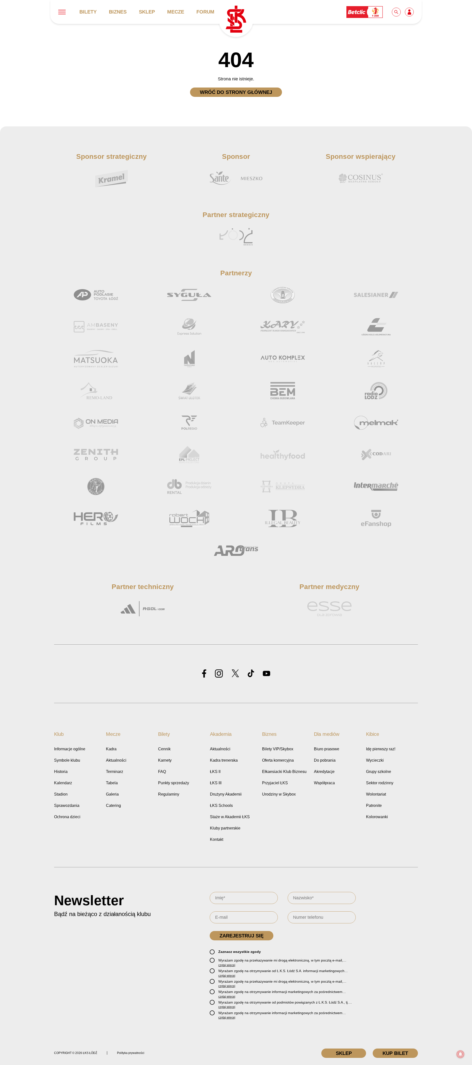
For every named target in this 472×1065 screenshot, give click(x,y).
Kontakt (216, 839)
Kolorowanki (377, 817)
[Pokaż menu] (62, 12)
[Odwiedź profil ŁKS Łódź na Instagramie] (219, 673)
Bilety (88, 12)
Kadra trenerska (224, 760)
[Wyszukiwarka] (396, 12)
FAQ (162, 771)
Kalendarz (63, 783)
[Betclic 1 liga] (364, 12)
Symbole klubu (67, 760)
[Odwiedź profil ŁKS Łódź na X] (235, 673)
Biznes (118, 12)
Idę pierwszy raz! (380, 749)
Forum (205, 12)
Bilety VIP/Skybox (277, 749)
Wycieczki (375, 760)
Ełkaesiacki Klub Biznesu (284, 771)
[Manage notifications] (460, 1054)
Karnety (165, 760)
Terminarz (114, 771)
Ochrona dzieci (67, 817)
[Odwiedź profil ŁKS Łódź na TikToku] (251, 673)
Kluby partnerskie (225, 828)
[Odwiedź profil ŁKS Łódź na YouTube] (266, 674)
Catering (113, 805)
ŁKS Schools (221, 805)
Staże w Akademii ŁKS (230, 817)
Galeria (112, 794)
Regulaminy (168, 794)
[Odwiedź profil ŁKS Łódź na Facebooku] (204, 673)
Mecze (175, 12)
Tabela (112, 783)
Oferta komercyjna (278, 760)
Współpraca (324, 783)
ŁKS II (215, 771)
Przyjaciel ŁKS (275, 783)
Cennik (164, 749)
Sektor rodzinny (379, 783)
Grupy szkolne (378, 771)
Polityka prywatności (130, 1053)
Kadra (111, 749)
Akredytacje (324, 771)
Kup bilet (395, 1053)
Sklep (147, 12)
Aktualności (116, 760)
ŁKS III (215, 783)
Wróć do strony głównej (236, 92)
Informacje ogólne (69, 749)
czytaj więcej (226, 965)
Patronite (374, 805)
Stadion (61, 794)
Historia (61, 771)
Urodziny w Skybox (279, 794)
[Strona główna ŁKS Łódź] (236, 19)
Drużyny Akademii (226, 794)
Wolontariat (376, 794)
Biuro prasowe (326, 749)
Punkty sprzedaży (173, 783)
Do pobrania (325, 760)
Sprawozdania (66, 805)
